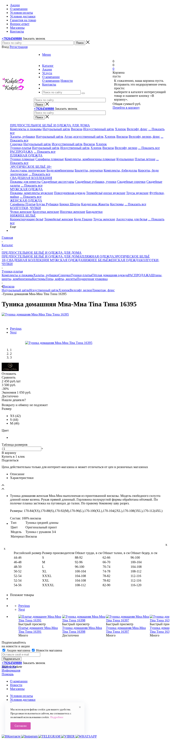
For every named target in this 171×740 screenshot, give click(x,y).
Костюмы (117, 204)
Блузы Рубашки (47, 204)
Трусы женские (104, 219)
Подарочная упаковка (92, 279)
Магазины (17, 689)
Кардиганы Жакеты (95, 204)
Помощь (8, 674)
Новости (66, 80)
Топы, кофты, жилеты (61, 279)
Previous (15, 328)
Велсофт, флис (137, 129)
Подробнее (56, 717)
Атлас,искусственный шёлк (84, 136)
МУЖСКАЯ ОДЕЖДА (66, 260)
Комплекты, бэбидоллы (120, 170)
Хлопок (120, 129)
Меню (46, 54)
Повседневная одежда (69, 193)
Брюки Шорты (69, 204)
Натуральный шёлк (56, 129)
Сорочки (16, 144)
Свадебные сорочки (131, 181)
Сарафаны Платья (22, 204)
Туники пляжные (22, 159)
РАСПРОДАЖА (21, 151)
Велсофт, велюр (126, 148)
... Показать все (149, 148)
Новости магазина (48, 650)
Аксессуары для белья (131, 219)
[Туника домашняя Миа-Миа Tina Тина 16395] (35, 314)
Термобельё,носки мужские (105, 193)
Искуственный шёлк (75, 148)
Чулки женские (21, 211)
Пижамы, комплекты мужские (31, 193)
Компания (9, 666)
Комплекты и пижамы (26, 129)
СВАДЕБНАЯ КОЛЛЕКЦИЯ (28, 260)
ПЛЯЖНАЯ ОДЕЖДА (98, 256)
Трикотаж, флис (103, 290)
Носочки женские (72, 211)
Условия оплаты (21, 696)
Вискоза (76, 129)
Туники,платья (20, 148)
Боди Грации (83, 219)
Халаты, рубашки (22, 136)
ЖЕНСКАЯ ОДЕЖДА (124, 260)
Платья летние (145, 159)
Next (13, 332)
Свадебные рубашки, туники (95, 181)
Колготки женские (46, 211)
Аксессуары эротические (28, 170)
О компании (51, 80)
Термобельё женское (58, 219)
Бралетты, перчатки (89, 170)
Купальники (125, 159)
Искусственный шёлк (98, 129)
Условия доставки (22, 699)
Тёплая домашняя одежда (110, 275)
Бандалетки (94, 211)
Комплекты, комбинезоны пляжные (90, 159)
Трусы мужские (137, 193)
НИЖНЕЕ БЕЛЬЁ (95, 260)
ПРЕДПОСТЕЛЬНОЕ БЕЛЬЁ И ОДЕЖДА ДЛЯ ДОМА (42, 256)
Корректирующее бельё (26, 219)
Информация (11, 670)
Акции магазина (18, 650)
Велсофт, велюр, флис (144, 136)
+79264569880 (12, 38)
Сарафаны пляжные (49, 159)
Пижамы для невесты (25, 181)
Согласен (20, 725)
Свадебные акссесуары (57, 181)
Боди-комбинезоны (60, 170)
